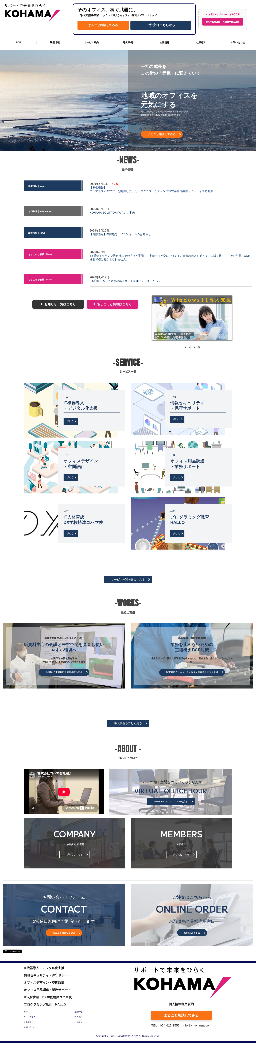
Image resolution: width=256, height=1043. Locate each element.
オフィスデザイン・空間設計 (44, 982)
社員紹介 (201, 42)
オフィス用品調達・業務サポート (47, 990)
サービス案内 (91, 42)
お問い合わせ (237, 42)
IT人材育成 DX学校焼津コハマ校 (48, 997)
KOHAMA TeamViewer (222, 21)
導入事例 (128, 42)
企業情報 (164, 42)
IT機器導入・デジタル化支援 (44, 968)
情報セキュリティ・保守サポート (47, 975)
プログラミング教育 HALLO (45, 1004)
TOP (18, 42)
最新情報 (55, 42)
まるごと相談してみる (103, 25)
